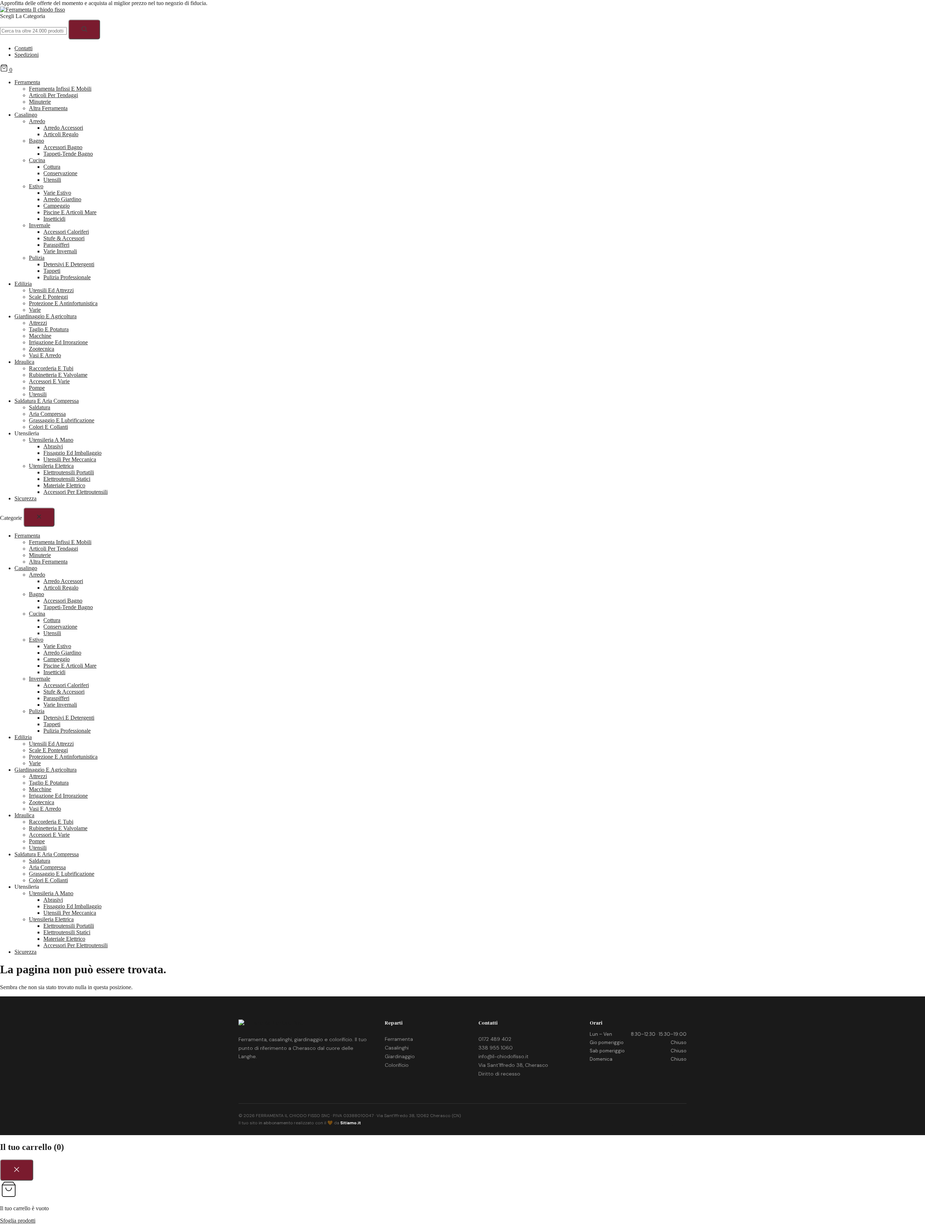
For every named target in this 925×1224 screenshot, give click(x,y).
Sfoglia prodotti (17, 1220)
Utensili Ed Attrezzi (51, 290)
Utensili (52, 180)
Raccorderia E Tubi (51, 368)
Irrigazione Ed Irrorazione (58, 342)
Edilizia (23, 284)
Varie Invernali (60, 251)
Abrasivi (53, 446)
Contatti (23, 48)
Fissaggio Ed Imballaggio (72, 453)
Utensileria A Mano (51, 440)
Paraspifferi (56, 245)
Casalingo (25, 115)
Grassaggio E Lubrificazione (61, 420)
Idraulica (24, 362)
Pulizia (36, 258)
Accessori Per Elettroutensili (75, 492)
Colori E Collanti (48, 427)
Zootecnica (41, 349)
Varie (35, 310)
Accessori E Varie (49, 381)
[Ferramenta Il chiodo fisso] (32, 10)
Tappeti (51, 271)
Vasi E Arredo (45, 355)
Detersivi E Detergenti (68, 264)
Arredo (37, 121)
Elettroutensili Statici (66, 479)
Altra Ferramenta (48, 108)
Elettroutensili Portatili (68, 472)
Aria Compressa (47, 414)
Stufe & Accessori (64, 238)
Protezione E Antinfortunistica (63, 303)
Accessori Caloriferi (66, 232)
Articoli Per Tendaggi (53, 95)
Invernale (39, 225)
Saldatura (39, 407)
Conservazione (60, 173)
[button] (462, 16)
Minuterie (40, 102)
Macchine (40, 336)
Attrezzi (38, 323)
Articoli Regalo (60, 134)
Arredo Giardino (62, 199)
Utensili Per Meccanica (69, 459)
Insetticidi (54, 219)
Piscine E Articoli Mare (69, 212)
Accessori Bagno (62, 147)
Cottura (51, 167)
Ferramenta (27, 82)
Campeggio (56, 206)
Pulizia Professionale (67, 277)
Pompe (37, 388)
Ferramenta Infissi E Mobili (60, 89)
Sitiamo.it (350, 1123)
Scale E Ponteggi (48, 297)
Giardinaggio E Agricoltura (45, 316)
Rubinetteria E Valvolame (58, 375)
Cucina (37, 160)
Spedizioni (26, 55)
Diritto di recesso (499, 1073)
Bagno (36, 141)
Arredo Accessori (63, 128)
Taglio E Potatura (49, 329)
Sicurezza (25, 498)
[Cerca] (84, 29)
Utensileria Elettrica (51, 466)
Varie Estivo (57, 193)
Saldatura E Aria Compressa (46, 401)
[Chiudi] (39, 517)
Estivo (36, 186)
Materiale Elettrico (64, 485)
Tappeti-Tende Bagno (68, 154)
